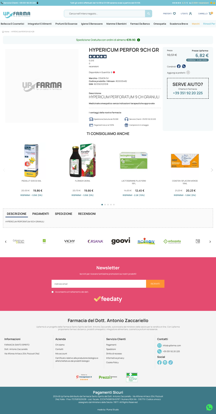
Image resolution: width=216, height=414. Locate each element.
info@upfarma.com (172, 345)
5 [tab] (114, 204)
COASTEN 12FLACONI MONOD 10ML (185, 182)
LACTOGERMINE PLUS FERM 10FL (134, 182)
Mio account (61, 353)
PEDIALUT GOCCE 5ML (31, 180)
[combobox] (108, 13)
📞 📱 (20, 2)
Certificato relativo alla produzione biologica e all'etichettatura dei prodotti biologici (76, 359)
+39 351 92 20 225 (188, 92)
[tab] (16, 214)
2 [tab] (105, 204)
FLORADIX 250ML (82, 180)
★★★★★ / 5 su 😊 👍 (193, 2)
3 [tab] (108, 204)
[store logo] (28, 14)
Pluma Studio (112, 409)
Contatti (59, 349)
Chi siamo (60, 344)
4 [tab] (111, 204)
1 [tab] (102, 204)
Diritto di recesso (114, 353)
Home (6, 31)
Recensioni (87, 214)
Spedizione (63, 214)
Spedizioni (111, 349)
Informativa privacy (115, 358)
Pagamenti (40, 214)
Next (212, 170)
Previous (4, 170)
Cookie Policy (112, 362)
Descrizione (16, 214)
